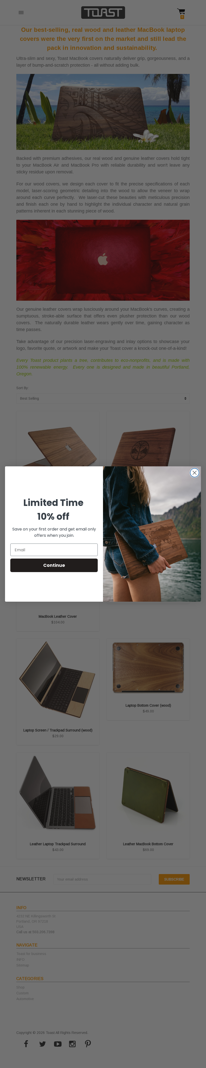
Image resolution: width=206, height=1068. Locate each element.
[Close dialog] (194, 472)
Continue (54, 565)
